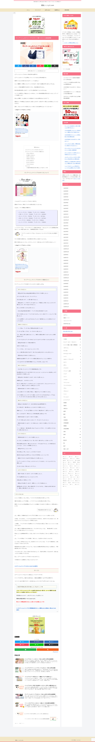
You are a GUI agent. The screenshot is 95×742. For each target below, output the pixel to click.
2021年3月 (66, 237)
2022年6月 (66, 208)
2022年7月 (66, 205)
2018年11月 (66, 306)
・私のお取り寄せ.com (67, 331)
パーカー (72, 379)
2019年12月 (66, 274)
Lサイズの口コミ (30, 160)
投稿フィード (66, 317)
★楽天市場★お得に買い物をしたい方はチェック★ (37, 167)
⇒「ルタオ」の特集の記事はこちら (70, 42)
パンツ (72, 376)
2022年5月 (66, 211)
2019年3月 (66, 295)
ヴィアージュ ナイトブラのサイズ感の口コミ (35, 151)
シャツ (72, 356)
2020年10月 (66, 251)
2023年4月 (66, 194)
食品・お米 (72, 449)
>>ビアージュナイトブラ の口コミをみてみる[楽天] (26, 566)
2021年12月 (66, 217)
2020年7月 (66, 257)
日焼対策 (72, 420)
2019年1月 (66, 300)
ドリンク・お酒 (72, 370)
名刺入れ (72, 408)
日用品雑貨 (72, 423)
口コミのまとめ (30, 164)
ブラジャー (17, 636)
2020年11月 (66, 248)
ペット (72, 394)
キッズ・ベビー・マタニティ (72, 342)
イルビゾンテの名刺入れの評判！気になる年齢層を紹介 (72, 83)
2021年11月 (66, 220)
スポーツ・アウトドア (72, 359)
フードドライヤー (72, 385)
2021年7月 (66, 225)
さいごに (28, 165)
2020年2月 (66, 269)
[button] (54, 66)
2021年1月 (66, 243)
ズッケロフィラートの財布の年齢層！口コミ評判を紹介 (72, 78)
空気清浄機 (72, 428)
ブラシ (72, 388)
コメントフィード (67, 320)
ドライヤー (72, 368)
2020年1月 (66, 272)
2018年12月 (66, 303)
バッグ (72, 373)
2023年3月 (66, 196)
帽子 (72, 414)
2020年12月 (66, 246)
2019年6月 (66, 286)
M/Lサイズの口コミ (31, 158)
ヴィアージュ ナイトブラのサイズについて (34, 149)
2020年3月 (66, 266)
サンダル (72, 350)
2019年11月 (66, 277)
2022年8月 (66, 202)
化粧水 (72, 405)
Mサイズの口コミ (30, 156)
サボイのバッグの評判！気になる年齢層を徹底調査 (72, 97)
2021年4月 (66, 234)
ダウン (72, 365)
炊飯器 (72, 425)
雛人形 (72, 440)
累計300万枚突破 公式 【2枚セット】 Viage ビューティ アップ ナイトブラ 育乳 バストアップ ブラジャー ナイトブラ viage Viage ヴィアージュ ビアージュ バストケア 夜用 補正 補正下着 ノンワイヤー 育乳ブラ (21, 130)
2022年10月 (66, 199)
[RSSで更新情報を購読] (48, 649)
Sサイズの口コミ (30, 153)
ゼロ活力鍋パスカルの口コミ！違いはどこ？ (72, 88)
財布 (72, 434)
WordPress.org (67, 323)
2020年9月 (66, 254)
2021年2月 (66, 240)
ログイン (66, 315)
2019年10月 (66, 280)
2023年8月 (66, 191)
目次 (35, 147)
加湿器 (72, 402)
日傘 (72, 417)
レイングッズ (72, 399)
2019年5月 (66, 289)
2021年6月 (66, 228)
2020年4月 (66, 263)
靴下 (72, 446)
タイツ (72, 362)
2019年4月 (66, 292)
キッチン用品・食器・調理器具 (72, 344)
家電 (72, 411)
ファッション (72, 382)
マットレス (72, 396)
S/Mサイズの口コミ (31, 155)
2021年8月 (66, 222)
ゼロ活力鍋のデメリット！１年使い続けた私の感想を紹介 (72, 92)
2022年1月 (66, 214)
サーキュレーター (72, 353)
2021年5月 (66, 231)
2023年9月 (66, 188)
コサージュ (72, 347)
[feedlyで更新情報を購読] (25, 649)
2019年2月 (66, 298)
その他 (72, 339)
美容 (72, 431)
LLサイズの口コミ (31, 162)
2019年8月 (66, 283)
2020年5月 (66, 260)
